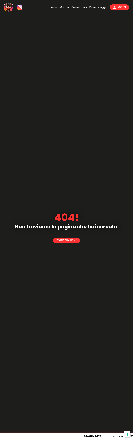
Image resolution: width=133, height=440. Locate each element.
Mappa (64, 7)
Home (53, 7)
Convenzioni (79, 7)
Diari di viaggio (98, 7)
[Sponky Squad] (8, 7)
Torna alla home (66, 240)
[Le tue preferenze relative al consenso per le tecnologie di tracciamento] (127, 434)
